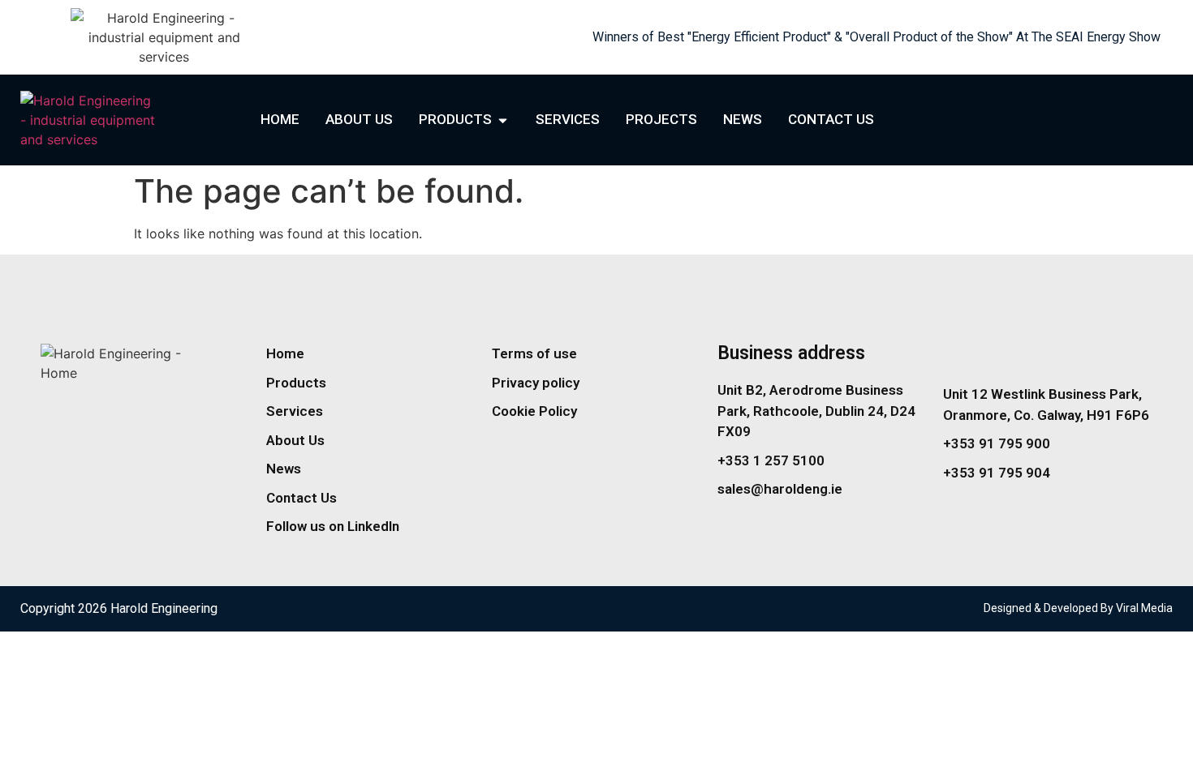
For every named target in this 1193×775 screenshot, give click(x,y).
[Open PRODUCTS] (503, 120)
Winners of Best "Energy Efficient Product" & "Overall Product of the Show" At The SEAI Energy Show (876, 37)
